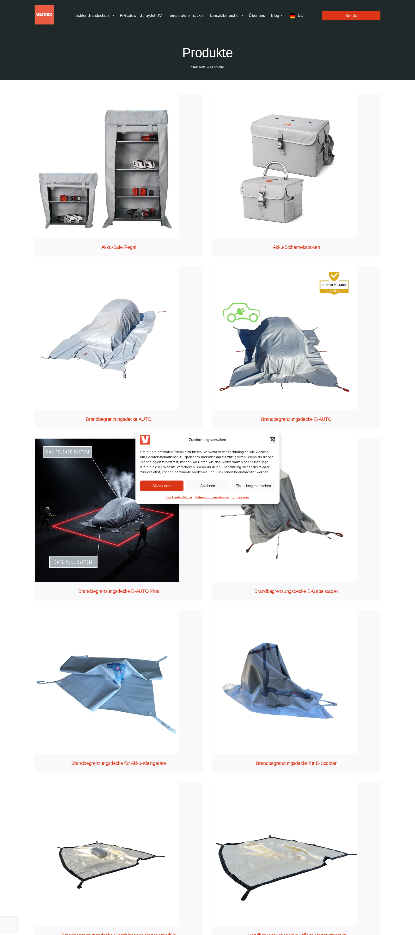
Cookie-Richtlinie (179, 497)
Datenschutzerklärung (212, 497)
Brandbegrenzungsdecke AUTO (118, 419)
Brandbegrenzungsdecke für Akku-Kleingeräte (118, 763)
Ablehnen (207, 486)
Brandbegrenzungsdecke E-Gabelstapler (296, 591)
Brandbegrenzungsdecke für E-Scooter (296, 763)
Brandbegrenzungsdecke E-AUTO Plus (118, 591)
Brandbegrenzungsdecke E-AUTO (296, 419)
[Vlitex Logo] (44, 7)
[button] (272, 439)
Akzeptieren (162, 486)
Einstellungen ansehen (253, 486)
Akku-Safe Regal (118, 247)
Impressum (240, 497)
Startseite (198, 67)
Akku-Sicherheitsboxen (296, 247)
